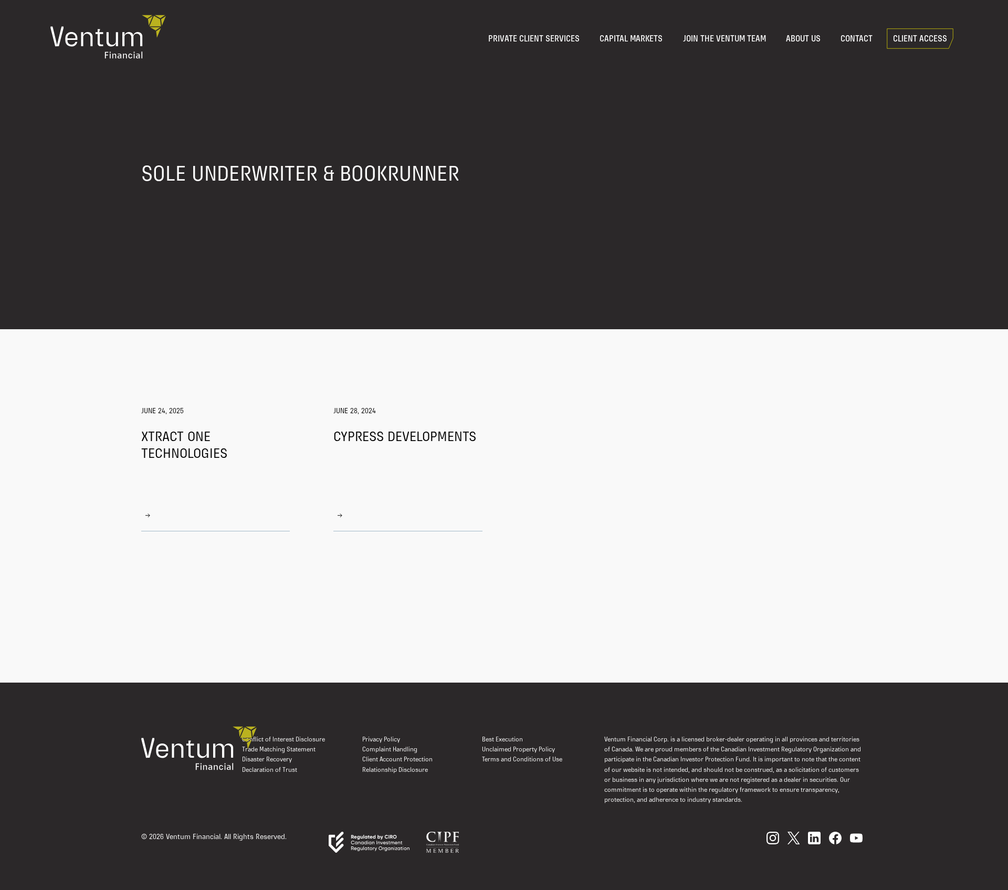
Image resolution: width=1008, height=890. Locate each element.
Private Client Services (534, 39)
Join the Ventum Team (724, 39)
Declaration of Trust (269, 770)
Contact (857, 39)
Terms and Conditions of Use (522, 760)
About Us (803, 39)
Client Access (920, 39)
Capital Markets (631, 39)
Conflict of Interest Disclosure (283, 740)
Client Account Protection (397, 760)
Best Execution (502, 740)
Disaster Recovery (267, 760)
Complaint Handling (389, 750)
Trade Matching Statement (279, 750)
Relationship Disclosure (395, 770)
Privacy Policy (381, 740)
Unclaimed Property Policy (518, 750)
